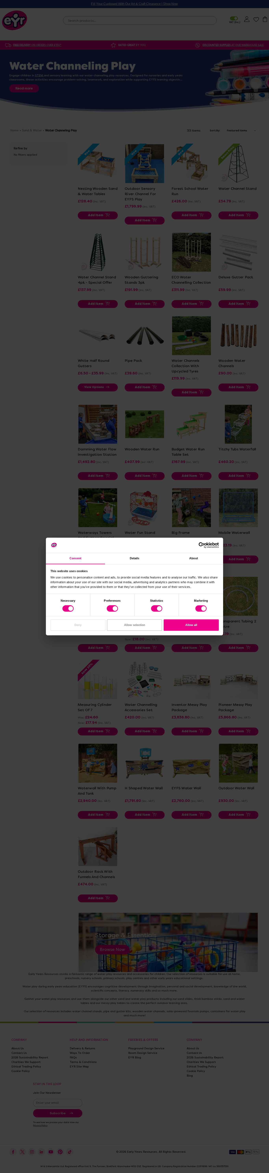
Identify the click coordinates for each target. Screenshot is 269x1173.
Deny (78, 625)
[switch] (112, 608)
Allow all (191, 625)
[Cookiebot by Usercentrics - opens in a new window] (201, 545)
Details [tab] (134, 558)
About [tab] (193, 558)
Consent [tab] (75, 558)
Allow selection (134, 625)
